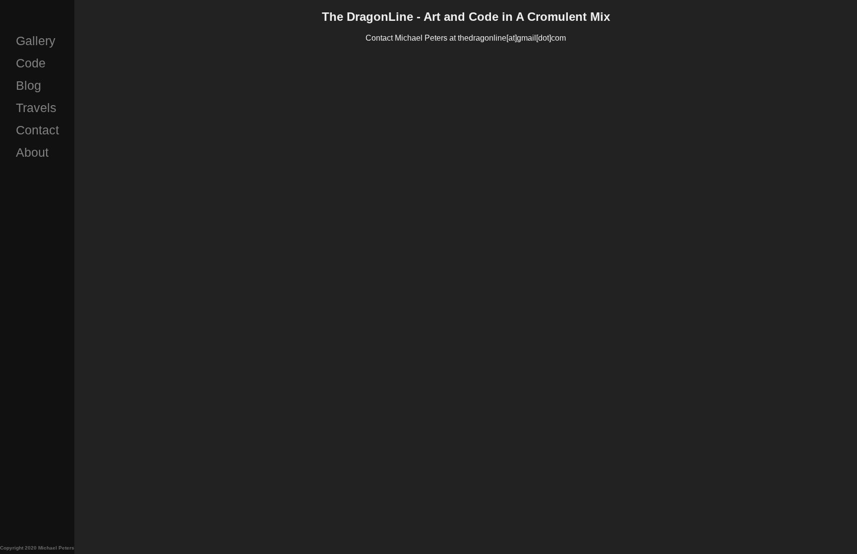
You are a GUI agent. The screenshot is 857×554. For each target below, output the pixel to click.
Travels (36, 108)
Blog (28, 85)
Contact (37, 130)
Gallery (36, 41)
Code (31, 63)
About (32, 152)
